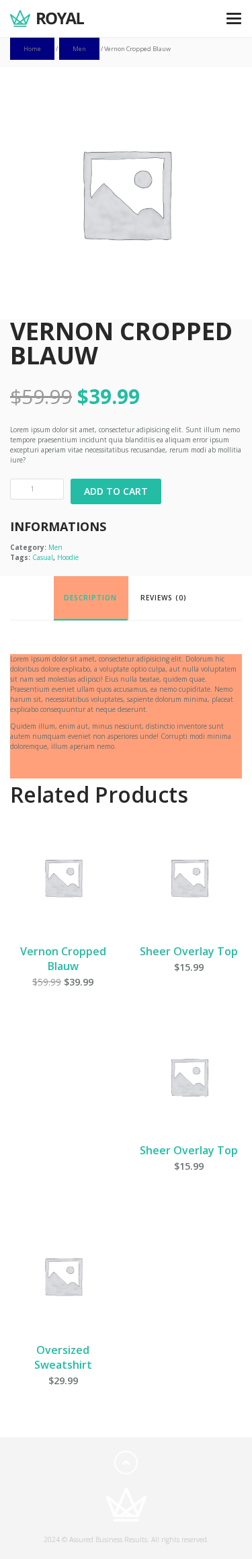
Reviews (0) (163, 597)
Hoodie (68, 557)
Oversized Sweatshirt (63, 1357)
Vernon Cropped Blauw (63, 958)
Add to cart (116, 491)
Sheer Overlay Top (189, 951)
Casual (42, 557)
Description (90, 597)
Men (79, 48)
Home (32, 48)
